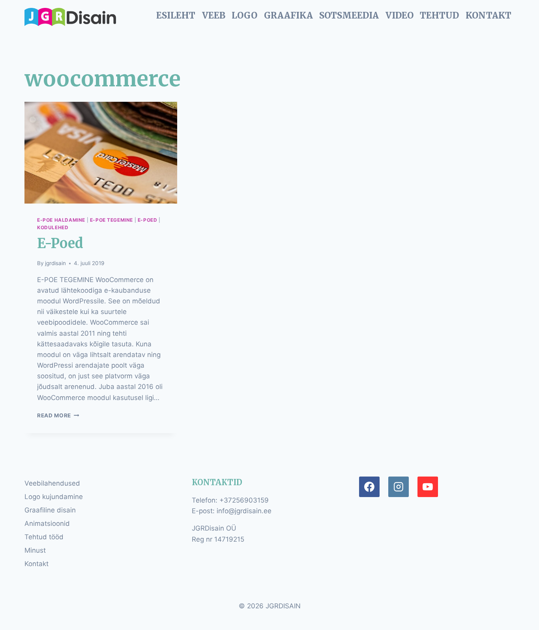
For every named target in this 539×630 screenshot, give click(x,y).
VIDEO (400, 15)
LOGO (244, 15)
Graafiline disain (50, 510)
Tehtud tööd (44, 537)
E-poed (147, 220)
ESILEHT (175, 15)
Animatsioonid (47, 523)
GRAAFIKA (288, 15)
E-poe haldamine (61, 220)
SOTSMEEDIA (349, 15)
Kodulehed (52, 227)
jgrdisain (55, 263)
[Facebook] (369, 487)
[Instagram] (398, 487)
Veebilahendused (52, 483)
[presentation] (100, 153)
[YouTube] (427, 487)
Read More (58, 415)
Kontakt (36, 564)
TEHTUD (439, 15)
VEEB (213, 15)
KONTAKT (488, 15)
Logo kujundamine (53, 497)
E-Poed (60, 243)
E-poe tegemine (111, 220)
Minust (35, 550)
